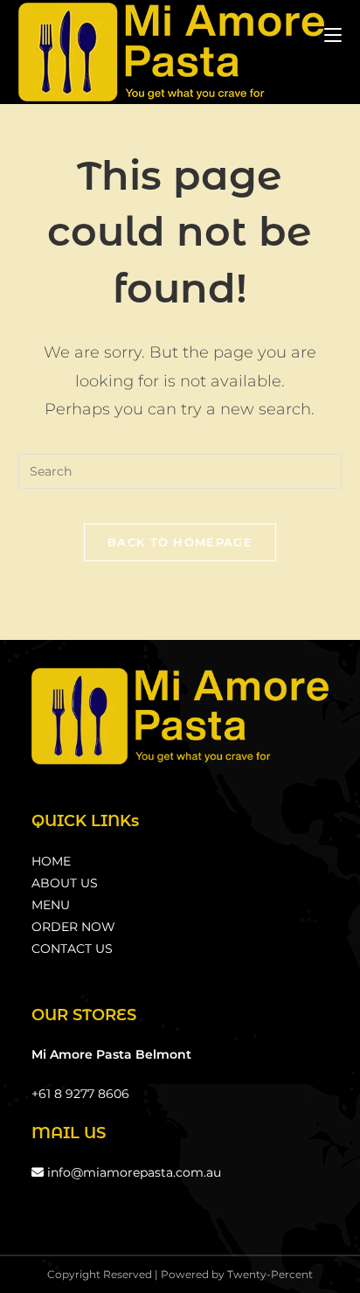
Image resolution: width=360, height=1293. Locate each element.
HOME (51, 861)
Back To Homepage (180, 542)
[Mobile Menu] (333, 34)
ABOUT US (64, 883)
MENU (50, 905)
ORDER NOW (73, 927)
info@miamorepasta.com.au (132, 1172)
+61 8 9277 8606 (80, 1094)
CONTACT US (72, 948)
